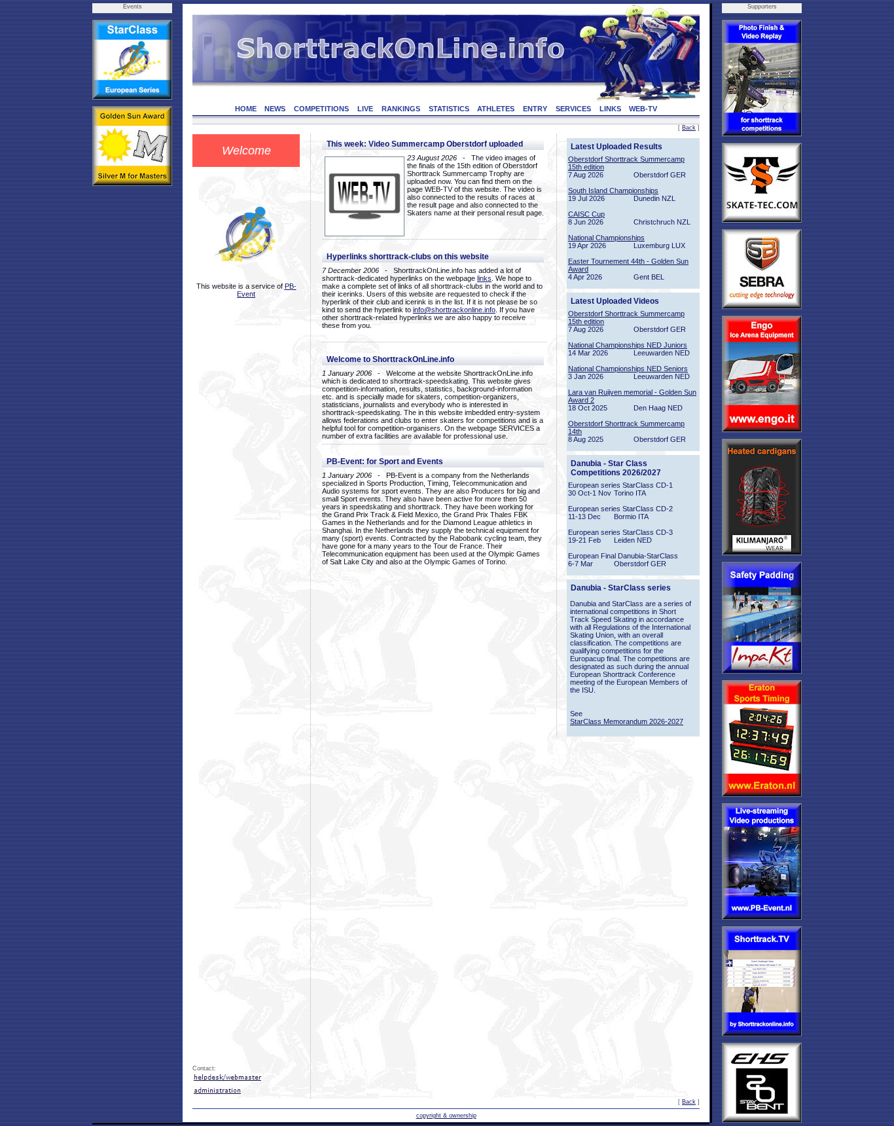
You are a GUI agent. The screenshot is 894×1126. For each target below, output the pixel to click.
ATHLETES (495, 109)
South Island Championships (613, 190)
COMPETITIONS (321, 109)
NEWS (274, 109)
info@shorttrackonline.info (454, 310)
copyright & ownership (446, 1115)
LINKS (610, 109)
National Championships (606, 238)
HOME (246, 109)
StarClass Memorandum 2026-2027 (626, 721)
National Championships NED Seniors (628, 368)
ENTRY (535, 109)
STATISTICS (449, 109)
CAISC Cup (586, 214)
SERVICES (573, 109)
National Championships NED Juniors (627, 345)
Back (689, 127)
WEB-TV (643, 109)
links (484, 278)
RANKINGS (401, 109)
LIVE (365, 109)
